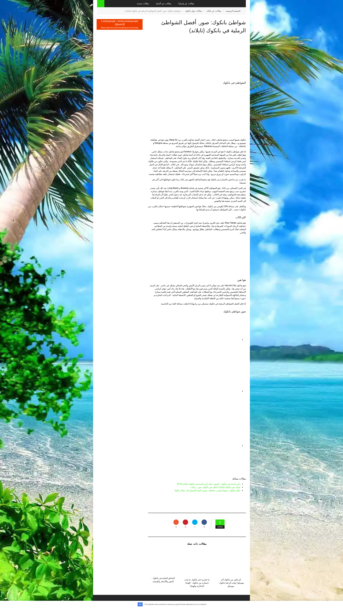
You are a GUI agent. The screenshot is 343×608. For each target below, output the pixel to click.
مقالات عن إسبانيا (186, 3)
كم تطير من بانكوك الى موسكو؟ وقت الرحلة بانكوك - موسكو (231, 582)
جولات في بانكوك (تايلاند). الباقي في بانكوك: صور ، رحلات (215, 487)
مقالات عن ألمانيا (163, 3)
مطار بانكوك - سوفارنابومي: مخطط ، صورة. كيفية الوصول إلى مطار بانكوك (207, 490)
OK (140, 604)
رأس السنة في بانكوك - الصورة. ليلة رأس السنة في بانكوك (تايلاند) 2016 (209, 484)
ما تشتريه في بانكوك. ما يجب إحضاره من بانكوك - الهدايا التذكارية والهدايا (197, 582)
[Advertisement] (196, 58)
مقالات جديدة (143, 3)
